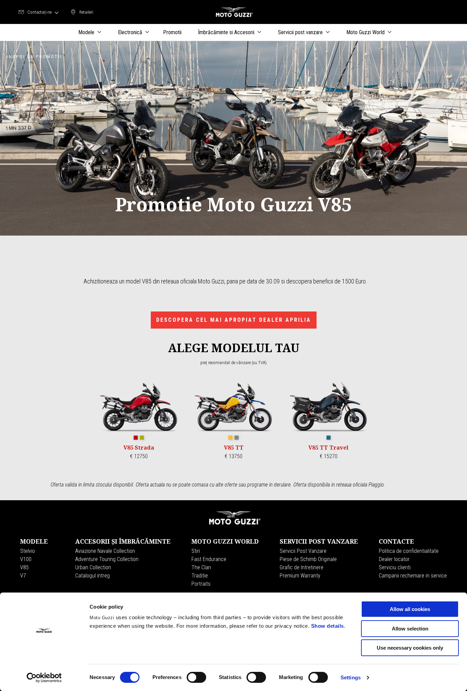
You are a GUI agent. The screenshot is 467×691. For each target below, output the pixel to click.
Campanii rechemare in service (413, 575)
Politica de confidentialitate (409, 551)
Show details (327, 626)
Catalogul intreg (92, 575)
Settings (351, 677)
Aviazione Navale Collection (105, 551)
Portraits (201, 584)
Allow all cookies (410, 609)
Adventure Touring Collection (106, 559)
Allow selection (410, 629)
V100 (25, 559)
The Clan (201, 567)
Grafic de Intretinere (301, 567)
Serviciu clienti (395, 567)
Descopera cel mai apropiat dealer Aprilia (233, 320)
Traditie (199, 575)
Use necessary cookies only (410, 648)
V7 (23, 575)
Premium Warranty (300, 575)
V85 (24, 567)
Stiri (195, 551)
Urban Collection (93, 567)
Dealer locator (394, 559)
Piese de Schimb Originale (308, 559)
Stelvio (27, 551)
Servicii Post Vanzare (303, 551)
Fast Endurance (208, 559)
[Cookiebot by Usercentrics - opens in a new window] (44, 678)
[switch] (196, 677)
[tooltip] (135, 438)
